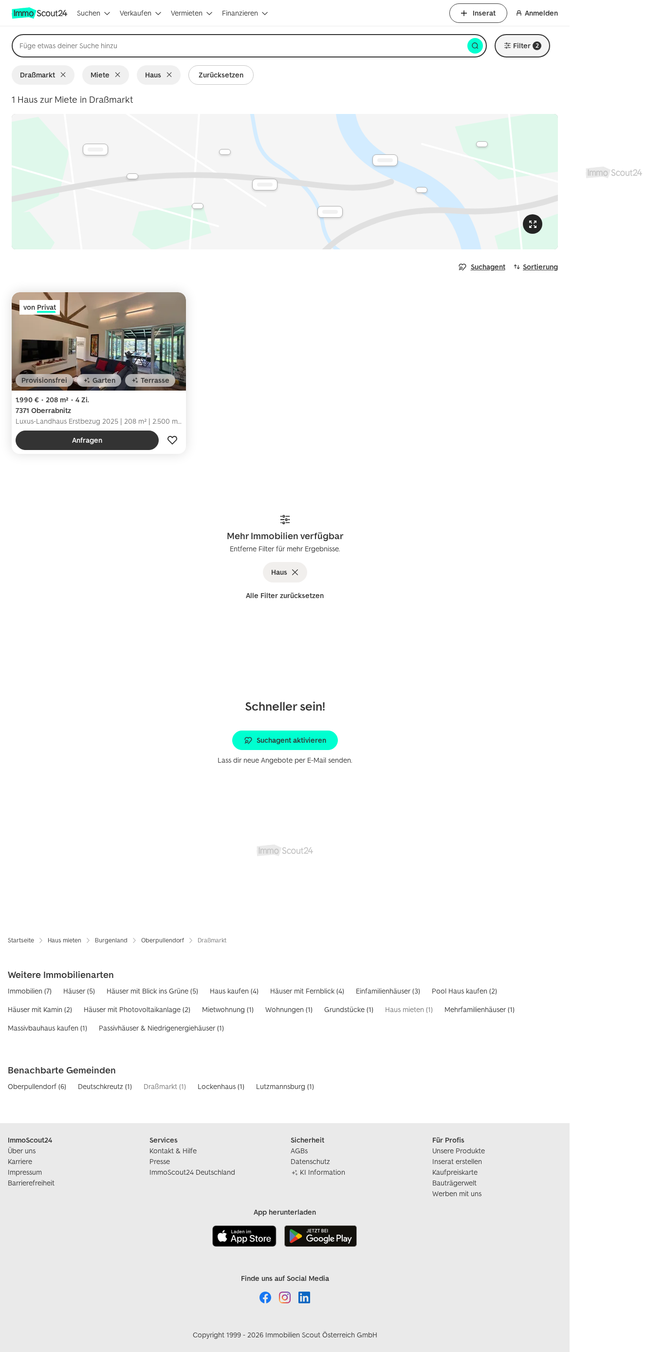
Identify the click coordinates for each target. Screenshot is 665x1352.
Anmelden (541, 13)
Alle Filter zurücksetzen (285, 595)
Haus (153, 75)
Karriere (20, 1161)
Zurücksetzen (221, 75)
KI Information (322, 1172)
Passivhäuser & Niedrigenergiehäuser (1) (161, 1028)
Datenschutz (310, 1161)
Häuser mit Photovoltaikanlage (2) (137, 1009)
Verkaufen (135, 13)
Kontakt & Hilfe (173, 1150)
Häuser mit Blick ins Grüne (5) (152, 991)
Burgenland (111, 940)
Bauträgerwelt (454, 1183)
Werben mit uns (456, 1193)
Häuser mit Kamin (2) (40, 1009)
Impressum (25, 1172)
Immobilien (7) (30, 991)
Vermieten (187, 13)
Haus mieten (64, 940)
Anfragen (87, 440)
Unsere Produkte (458, 1150)
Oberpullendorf (162, 940)
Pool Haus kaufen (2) (464, 991)
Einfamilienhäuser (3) (388, 991)
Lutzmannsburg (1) (285, 1086)
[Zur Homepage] (40, 13)
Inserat (484, 13)
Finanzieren (240, 13)
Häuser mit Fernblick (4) (307, 991)
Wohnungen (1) (289, 1009)
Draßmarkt (37, 75)
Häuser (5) (79, 991)
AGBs (299, 1150)
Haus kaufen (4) (234, 991)
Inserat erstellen (457, 1161)
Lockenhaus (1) (221, 1086)
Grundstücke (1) (348, 1009)
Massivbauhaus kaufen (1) (47, 1028)
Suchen (88, 13)
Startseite (21, 940)
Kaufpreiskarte (455, 1172)
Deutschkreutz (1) (105, 1086)
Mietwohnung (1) (228, 1009)
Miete (100, 75)
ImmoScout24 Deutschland (192, 1172)
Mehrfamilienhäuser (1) (479, 1009)
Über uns (22, 1150)
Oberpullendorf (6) (37, 1086)
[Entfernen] (64, 75)
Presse (159, 1161)
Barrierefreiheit (31, 1183)
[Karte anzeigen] (285, 181)
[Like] (172, 440)
